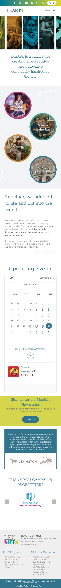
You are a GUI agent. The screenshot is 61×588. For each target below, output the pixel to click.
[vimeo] (32, 2)
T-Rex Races (27, 371)
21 (37, 320)
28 (18, 303)
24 (12, 326)
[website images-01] (18, 93)
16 (49, 314)
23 (49, 320)
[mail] (37, 2)
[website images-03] (43, 114)
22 (43, 320)
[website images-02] (18, 136)
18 (18, 320)
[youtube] (26, 2)
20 (30, 320)
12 (24, 314)
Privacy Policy (38, 586)
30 (30, 303)
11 (18, 314)
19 (24, 320)
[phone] (43, 2)
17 (12, 320)
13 (30, 314)
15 (43, 314)
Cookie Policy (22, 586)
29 (24, 303)
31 (37, 303)
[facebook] (14, 2)
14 (37, 314)
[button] (7, 501)
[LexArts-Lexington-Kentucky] (14, 9)
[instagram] (20, 2)
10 (12, 314)
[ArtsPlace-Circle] (43, 157)
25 (18, 326)
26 (24, 326)
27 (12, 303)
